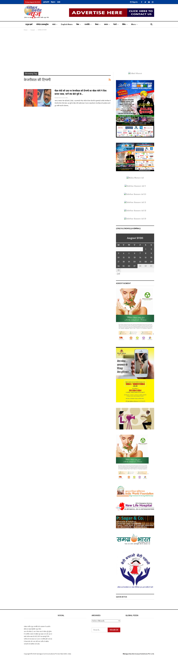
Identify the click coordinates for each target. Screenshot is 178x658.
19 (129, 262)
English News (67, 24)
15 (145, 257)
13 (135, 257)
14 (140, 257)
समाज (106, 24)
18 (124, 262)
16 (151, 257)
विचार (97, 24)
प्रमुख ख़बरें (28, 24)
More (133, 24)
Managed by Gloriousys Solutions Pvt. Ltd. (138, 654)
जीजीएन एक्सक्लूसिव (42, 24)
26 (129, 266)
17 (118, 262)
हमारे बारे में (46, 2)
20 (134, 262)
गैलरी (115, 24)
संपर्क (58, 2)
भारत (53, 24)
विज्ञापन (53, 2)
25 (124, 266)
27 (135, 266)
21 (140, 262)
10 (118, 257)
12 (129, 257)
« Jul (118, 274)
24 (118, 266)
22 (146, 262)
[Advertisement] (89, 51)
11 (123, 257)
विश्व (77, 24)
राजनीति (87, 24)
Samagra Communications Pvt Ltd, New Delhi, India (53, 654)
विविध (124, 24)
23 (151, 262)
